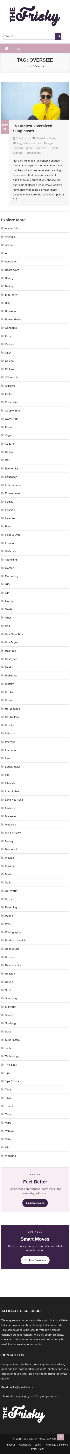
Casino (9, 344)
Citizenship (11, 377)
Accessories (12, 228)
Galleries (10, 551)
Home (8, 700)
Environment (13, 493)
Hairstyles (11, 658)
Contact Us (25, 1444)
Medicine (10, 824)
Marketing (11, 816)
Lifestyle (10, 783)
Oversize (41, 147)
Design (48, 143)
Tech (8, 1048)
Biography (11, 294)
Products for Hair (15, 940)
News (8, 899)
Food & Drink (13, 534)
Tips (7, 1072)
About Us (10, 1444)
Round (54, 147)
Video (8, 1139)
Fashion (10, 509)
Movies (9, 857)
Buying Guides (14, 319)
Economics (11, 468)
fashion (18, 147)
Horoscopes (12, 708)
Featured (10, 518)
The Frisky (22, 138)
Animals (10, 236)
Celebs (9, 360)
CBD (8, 352)
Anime (9, 244)
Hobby (9, 692)
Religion (10, 973)
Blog (7, 302)
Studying (10, 1023)
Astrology (11, 261)
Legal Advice (13, 766)
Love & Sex (12, 791)
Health (9, 667)
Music (8, 874)
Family (9, 501)
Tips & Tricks (13, 1081)
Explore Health (35, 1203)
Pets (7, 923)
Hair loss (10, 650)
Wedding (10, 1155)
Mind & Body (13, 832)
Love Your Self (14, 799)
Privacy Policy (37, 1449)
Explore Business (35, 1260)
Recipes (10, 957)
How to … (11, 725)
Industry (10, 733)
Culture (9, 443)
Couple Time (13, 410)
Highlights (11, 675)
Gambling (11, 559)
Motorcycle (11, 849)
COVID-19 (11, 418)
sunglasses (33, 152)
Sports (9, 1015)
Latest (38, 1444)
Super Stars (12, 1039)
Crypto (9, 435)
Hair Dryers (12, 642)
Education (11, 476)
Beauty (9, 278)
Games (9, 567)
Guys (8, 617)
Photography (13, 932)
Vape (8, 1122)
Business (10, 311)
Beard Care (12, 269)
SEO (8, 990)
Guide (8, 609)
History (9, 683)
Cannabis (11, 327)
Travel (9, 1106)
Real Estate (12, 948)
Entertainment (13, 485)
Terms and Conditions (56, 1444)
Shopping (11, 998)
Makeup (10, 808)
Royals (9, 981)
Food (8, 526)
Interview (10, 750)
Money (9, 841)
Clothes (9, 394)
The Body (11, 1064)
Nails (8, 882)
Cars (8, 336)
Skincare (10, 1006)
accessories (33, 143)
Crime (8, 427)
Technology (12, 1056)
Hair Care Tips (14, 634)
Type (8, 1114)
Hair (7, 625)
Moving (9, 865)
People (9, 915)
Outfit (29, 147)
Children (10, 369)
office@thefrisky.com (22, 1387)
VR (7, 1147)
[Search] (58, 36)
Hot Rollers (12, 716)
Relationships (13, 965)
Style (52, 138)
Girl (7, 592)
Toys (8, 1097)
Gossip (9, 601)
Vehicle (9, 1130)
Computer (11, 402)
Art (7, 253)
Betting (9, 286)
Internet (10, 741)
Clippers (10, 385)
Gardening (11, 576)
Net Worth (11, 890)
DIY (7, 460)
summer (18, 152)
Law (7, 758)
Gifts (8, 584)
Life (7, 774)
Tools (8, 1089)
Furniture (10, 543)
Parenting (11, 907)
